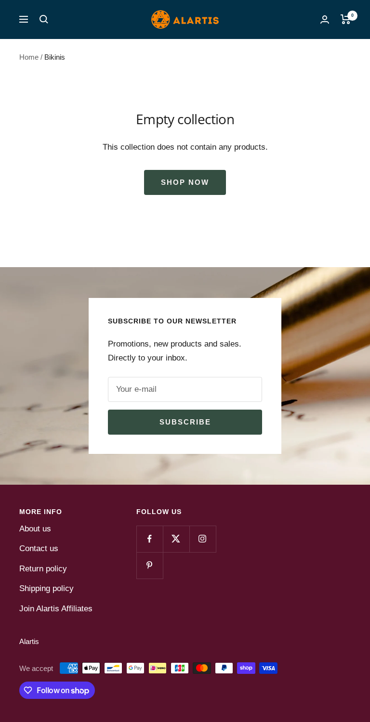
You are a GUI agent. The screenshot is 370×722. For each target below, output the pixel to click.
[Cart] (346, 19)
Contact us (38, 548)
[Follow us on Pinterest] (149, 565)
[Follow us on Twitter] (176, 539)
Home (29, 57)
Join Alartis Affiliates (55, 608)
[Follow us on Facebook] (149, 539)
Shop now (185, 182)
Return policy (43, 568)
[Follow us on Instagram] (202, 539)
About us (35, 528)
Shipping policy (46, 588)
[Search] (44, 19)
